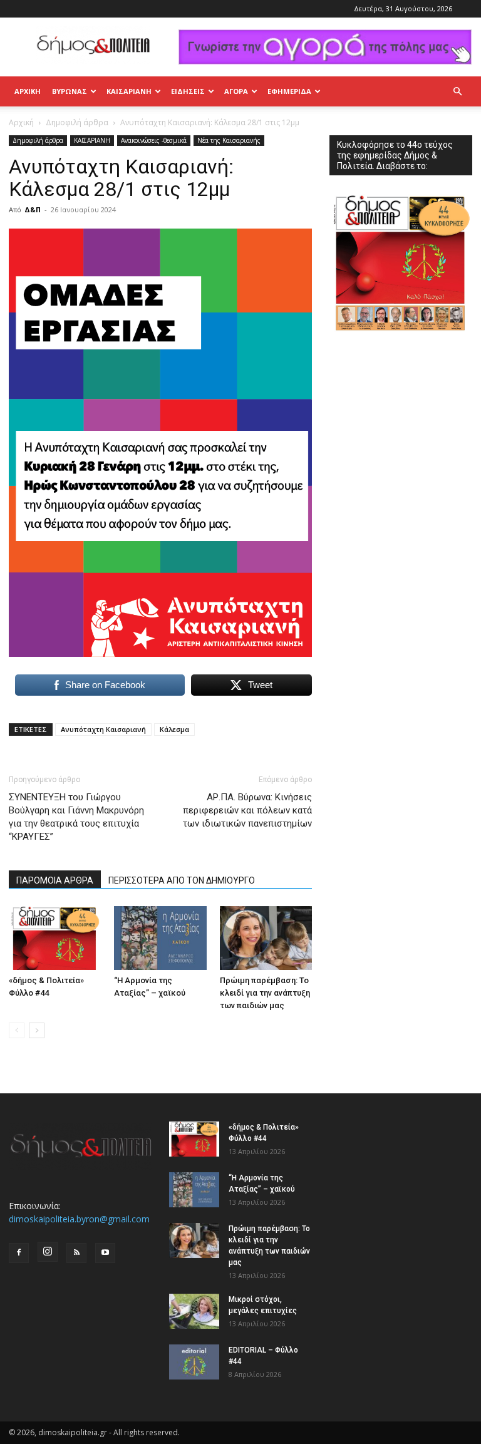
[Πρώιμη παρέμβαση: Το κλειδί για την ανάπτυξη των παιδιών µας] (266, 937)
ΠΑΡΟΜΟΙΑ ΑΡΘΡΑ (54, 880)
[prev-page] (16, 1030)
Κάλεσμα (174, 729)
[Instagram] (48, 1252)
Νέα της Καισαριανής (229, 140)
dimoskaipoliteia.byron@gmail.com (79, 1219)
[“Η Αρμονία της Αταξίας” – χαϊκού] (160, 937)
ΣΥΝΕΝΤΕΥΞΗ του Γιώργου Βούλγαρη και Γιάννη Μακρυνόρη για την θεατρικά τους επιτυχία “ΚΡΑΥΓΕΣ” (76, 817)
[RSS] (76, 1253)
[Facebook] (19, 1253)
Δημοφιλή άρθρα (77, 122)
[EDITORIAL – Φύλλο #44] (194, 1362)
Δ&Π (32, 209)
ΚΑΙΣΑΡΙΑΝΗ (129, 91)
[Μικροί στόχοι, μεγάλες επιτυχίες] (194, 1311)
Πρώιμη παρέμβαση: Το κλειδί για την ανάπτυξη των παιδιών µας (265, 993)
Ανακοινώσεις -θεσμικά (154, 140)
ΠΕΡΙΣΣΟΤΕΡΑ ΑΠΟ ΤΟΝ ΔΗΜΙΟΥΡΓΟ (181, 880)
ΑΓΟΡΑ (236, 91)
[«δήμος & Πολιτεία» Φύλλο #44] (55, 937)
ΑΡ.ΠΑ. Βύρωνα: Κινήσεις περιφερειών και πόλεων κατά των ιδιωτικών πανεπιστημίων (247, 810)
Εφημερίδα (289, 91)
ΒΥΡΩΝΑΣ (69, 91)
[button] (457, 92)
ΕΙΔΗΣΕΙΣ (188, 91)
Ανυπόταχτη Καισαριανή (103, 729)
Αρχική (27, 91)
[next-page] (36, 1030)
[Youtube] (105, 1253)
